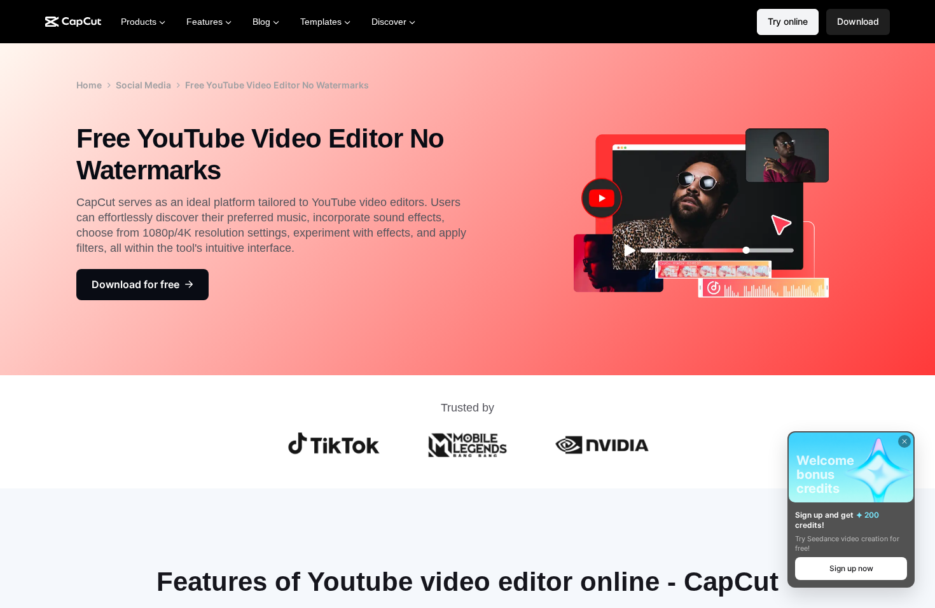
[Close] (904, 441)
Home (89, 84)
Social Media (143, 84)
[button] (858, 22)
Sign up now (851, 568)
